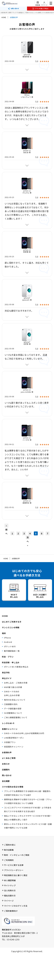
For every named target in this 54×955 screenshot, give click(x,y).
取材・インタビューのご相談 (16, 855)
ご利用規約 (9, 860)
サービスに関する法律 (13, 865)
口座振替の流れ (11, 704)
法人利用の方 (10, 890)
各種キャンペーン (9, 729)
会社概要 (6, 781)
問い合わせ (7, 775)
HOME (3, 17)
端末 (4, 633)
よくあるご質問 (9, 758)
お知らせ (6, 763)
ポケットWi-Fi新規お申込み (16, 666)
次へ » (28, 537)
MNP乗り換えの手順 (13, 687)
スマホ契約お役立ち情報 (12, 786)
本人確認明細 (10, 880)
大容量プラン (10, 742)
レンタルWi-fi (8, 723)
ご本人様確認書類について (15, 717)
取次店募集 (9, 850)
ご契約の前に (10, 844)
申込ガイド (7, 678)
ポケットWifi (10, 646)
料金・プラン (8, 656)
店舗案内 (6, 769)
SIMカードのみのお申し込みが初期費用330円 (24, 733)
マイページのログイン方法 (15, 905)
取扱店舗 (37, 5)
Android (8, 642)
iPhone (7, 637)
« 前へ (6, 526)
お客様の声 (7, 752)
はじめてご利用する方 (11, 621)
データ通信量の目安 (12, 708)
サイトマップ (10, 885)
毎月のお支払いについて (14, 699)
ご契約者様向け (11, 911)
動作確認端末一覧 (12, 651)
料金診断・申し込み (10, 662)
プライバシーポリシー (13, 870)
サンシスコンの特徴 (10, 627)
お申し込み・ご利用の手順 (15, 682)
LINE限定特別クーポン (14, 737)
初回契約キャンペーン (13, 746)
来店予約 (6, 672)
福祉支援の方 (10, 895)
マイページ (44, 5)
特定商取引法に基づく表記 (15, 875)
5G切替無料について (13, 713)
